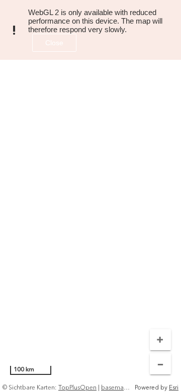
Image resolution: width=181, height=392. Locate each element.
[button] (160, 339)
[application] (90, 196)
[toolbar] (160, 350)
